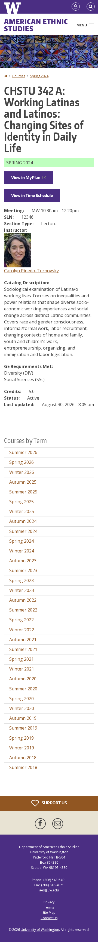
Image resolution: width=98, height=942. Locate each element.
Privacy (49, 902)
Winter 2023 (21, 590)
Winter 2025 (21, 511)
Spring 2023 (21, 580)
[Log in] (75, 7)
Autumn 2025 (22, 482)
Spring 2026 (21, 462)
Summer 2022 (23, 610)
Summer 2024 (23, 531)
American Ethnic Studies (36, 25)
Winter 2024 (21, 551)
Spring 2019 (21, 738)
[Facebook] (41, 823)
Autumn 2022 (22, 600)
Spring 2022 (21, 620)
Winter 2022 (21, 630)
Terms (49, 907)
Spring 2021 (21, 659)
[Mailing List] (57, 823)
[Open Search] (90, 7)
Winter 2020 (21, 708)
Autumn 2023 (22, 561)
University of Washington (40, 929)
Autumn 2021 (22, 640)
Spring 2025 (21, 502)
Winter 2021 (21, 669)
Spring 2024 (39, 76)
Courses (18, 76)
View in (25, 177)
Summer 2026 (23, 452)
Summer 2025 (23, 492)
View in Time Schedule (32, 195)
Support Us (54, 802)
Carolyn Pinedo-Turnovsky (31, 271)
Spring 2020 (21, 699)
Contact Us (49, 918)
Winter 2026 (21, 472)
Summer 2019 (23, 728)
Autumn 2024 (22, 521)
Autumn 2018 (22, 758)
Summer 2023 (23, 570)
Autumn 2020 (22, 679)
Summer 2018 (23, 767)
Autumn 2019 (22, 718)
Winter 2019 (21, 748)
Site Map (49, 912)
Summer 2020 (23, 689)
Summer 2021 (23, 649)
